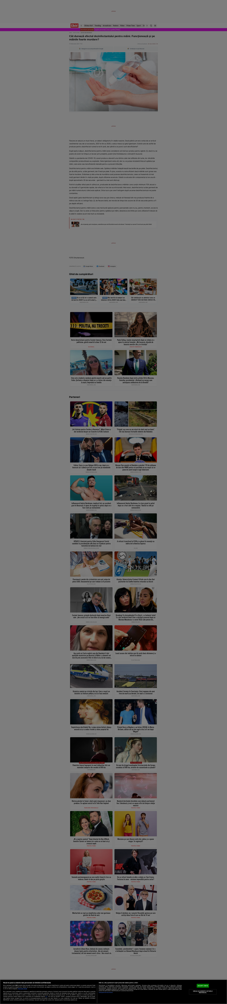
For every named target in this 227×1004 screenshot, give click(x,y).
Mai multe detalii (22, 988)
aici (46, 996)
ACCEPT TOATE (203, 985)
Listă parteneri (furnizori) (106, 992)
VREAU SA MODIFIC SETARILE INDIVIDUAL (203, 991)
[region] (113, 992)
